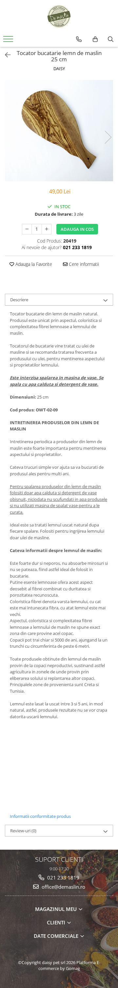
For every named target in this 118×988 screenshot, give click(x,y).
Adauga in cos (77, 229)
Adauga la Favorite (33, 264)
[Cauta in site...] (110, 39)
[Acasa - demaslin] (59, 16)
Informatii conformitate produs (40, 816)
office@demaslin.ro (62, 886)
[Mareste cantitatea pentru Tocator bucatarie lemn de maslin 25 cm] (46, 229)
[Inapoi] (5, 54)
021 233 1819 (62, 877)
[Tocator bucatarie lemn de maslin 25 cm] (59, 130)
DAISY (59, 68)
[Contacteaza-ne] (78, 39)
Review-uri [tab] (23, 831)
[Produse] (9, 41)
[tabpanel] (59, 130)
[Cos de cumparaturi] (95, 39)
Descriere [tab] (19, 300)
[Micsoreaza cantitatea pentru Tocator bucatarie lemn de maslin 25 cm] (27, 229)
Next (108, 137)
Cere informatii (83, 264)
